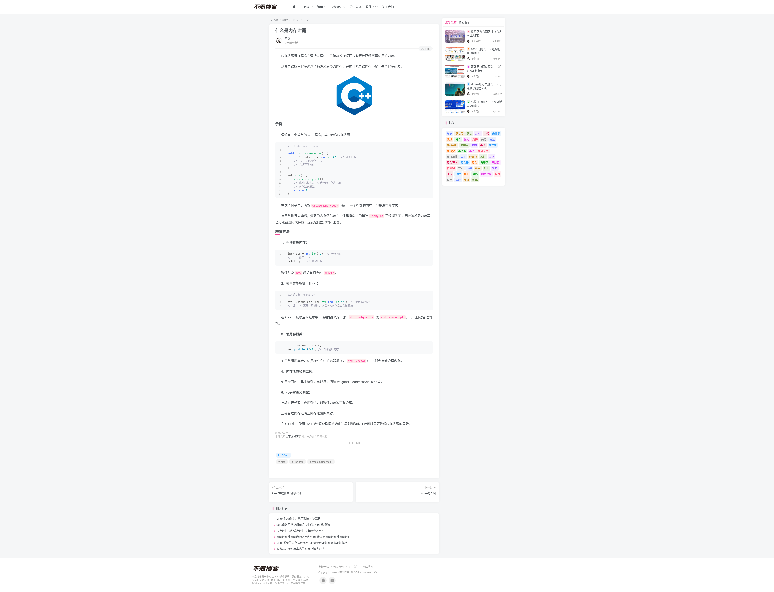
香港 (460, 168)
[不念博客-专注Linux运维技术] (266, 568)
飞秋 (458, 174)
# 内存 (281, 461)
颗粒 (458, 180)
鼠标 (449, 133)
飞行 (449, 174)
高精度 (464, 145)
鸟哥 (458, 139)
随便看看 (464, 22)
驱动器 (465, 162)
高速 (492, 139)
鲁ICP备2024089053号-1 (364, 572)
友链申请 (323, 566)
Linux (306, 7)
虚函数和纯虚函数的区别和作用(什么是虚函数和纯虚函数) (312, 537)
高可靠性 (483, 151)
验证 (483, 156)
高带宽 (451, 151)
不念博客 (293, 436)
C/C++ (296, 20)
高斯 (482, 145)
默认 (469, 133)
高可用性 (452, 156)
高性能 (493, 145)
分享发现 (356, 7)
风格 (475, 174)
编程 (320, 7)
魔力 (466, 139)
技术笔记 (336, 7)
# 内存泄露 (297, 461)
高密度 (462, 151)
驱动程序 (452, 162)
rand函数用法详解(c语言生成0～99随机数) (303, 524)
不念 (287, 38)
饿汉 (477, 168)
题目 (497, 174)
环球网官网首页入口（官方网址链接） (484, 68)
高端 (474, 145)
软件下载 (372, 7)
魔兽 (475, 139)
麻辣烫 (496, 133)
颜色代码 (486, 174)
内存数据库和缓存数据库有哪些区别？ (300, 531)
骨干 (463, 156)
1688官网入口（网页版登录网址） (483, 51)
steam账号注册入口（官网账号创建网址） (484, 86)
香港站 (451, 168)
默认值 (459, 133)
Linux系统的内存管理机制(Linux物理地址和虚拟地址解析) (312, 543)
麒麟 (449, 139)
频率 (475, 180)
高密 (471, 151)
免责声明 (338, 566)
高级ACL (452, 145)
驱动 (474, 162)
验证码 (473, 156)
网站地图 (368, 566)
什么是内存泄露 (290, 30)
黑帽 (486, 133)
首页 (295, 7)
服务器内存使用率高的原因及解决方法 (300, 549)
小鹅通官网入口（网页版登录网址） (484, 104)
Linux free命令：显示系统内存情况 (298, 518)
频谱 (466, 180)
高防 (483, 139)
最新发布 (451, 22)
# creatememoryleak (321, 461)
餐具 (494, 168)
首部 (469, 168)
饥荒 (486, 168)
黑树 (477, 133)
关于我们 (353, 566)
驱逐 (491, 156)
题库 (449, 180)
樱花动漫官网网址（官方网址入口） (484, 33)
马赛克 (484, 162)
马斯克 (495, 162)
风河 (466, 174)
